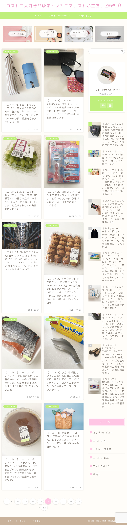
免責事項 (37, 521)
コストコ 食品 (101, 457)
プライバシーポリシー (60, 15)
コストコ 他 (99, 440)
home (38, 15)
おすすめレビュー (103, 432)
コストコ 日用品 (102, 449)
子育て (97, 474)
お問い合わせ (85, 15)
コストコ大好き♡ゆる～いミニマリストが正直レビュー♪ (63, 5)
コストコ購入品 (101, 466)
